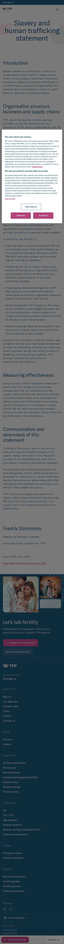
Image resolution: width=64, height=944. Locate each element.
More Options (31, 207)
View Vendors (10, 199)
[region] (32, 176)
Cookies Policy (37, 167)
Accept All (43, 215)
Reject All (21, 215)
